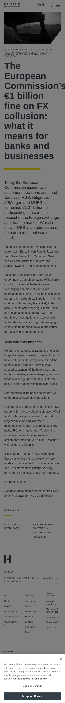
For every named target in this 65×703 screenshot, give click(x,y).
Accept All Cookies (32, 696)
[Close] (61, 659)
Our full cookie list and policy (30, 678)
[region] (32, 678)
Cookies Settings (32, 686)
